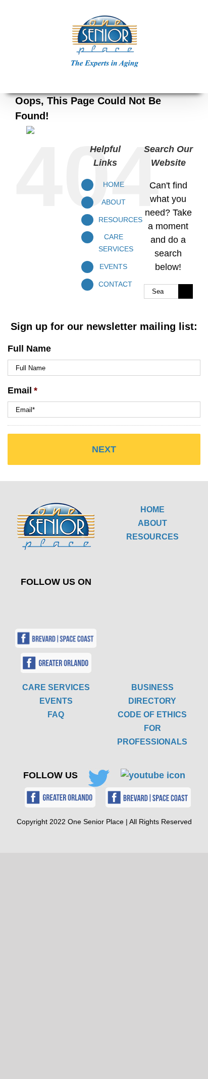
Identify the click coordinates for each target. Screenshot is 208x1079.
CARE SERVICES (56, 687)
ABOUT (152, 523)
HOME (152, 509)
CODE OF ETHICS (152, 714)
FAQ (55, 714)
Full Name (29, 349)
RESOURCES (152, 536)
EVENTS (113, 266)
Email (22, 390)
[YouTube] (72, 604)
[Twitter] (49, 604)
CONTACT (115, 284)
